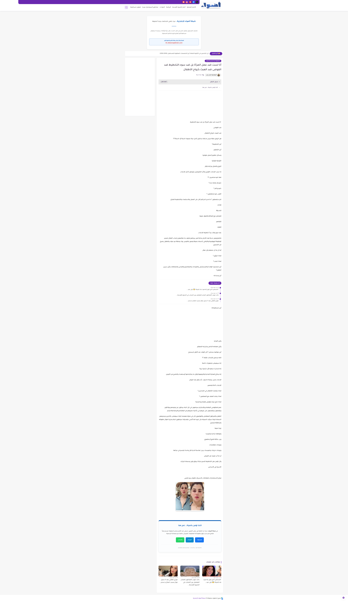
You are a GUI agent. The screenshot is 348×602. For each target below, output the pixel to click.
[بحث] (126, 7)
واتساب (180, 540)
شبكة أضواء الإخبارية (199, 598)
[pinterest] (190, 2)
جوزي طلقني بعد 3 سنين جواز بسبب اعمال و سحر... (203, 301)
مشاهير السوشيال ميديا (150, 7)
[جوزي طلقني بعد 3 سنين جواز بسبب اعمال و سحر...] (168, 571)
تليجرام (190, 540)
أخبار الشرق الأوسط (179, 7)
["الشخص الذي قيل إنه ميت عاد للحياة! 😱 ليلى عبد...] (211, 571)
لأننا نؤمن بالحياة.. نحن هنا (210, 87)
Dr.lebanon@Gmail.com (174, 43)
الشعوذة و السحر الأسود (213, 60)
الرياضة (168, 7)
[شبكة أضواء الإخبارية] (211, 5)
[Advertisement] (190, 107)
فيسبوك (199, 540)
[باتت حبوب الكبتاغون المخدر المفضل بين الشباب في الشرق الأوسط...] (189, 571)
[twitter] (197, 2)
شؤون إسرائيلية (135, 7)
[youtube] (183, 2)
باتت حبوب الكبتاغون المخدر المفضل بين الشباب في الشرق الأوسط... (197, 295)
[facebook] (193, 2)
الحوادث (162, 7)
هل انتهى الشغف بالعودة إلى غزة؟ (198, 53)
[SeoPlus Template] (222, 598)
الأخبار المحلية (191, 7)
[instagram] (187, 2)
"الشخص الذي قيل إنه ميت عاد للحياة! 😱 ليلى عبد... (203, 289)
